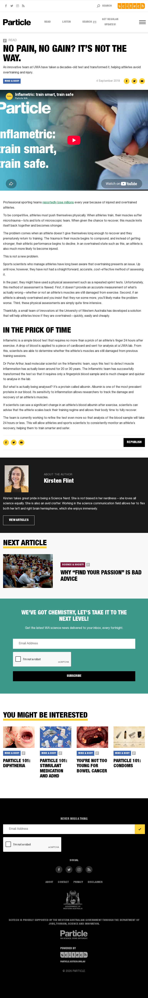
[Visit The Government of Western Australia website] (72, 900)
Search (87, 22)
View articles (19, 520)
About (49, 882)
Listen (66, 22)
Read (47, 22)
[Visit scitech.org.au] (131, 6)
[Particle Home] (17, 22)
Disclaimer (95, 882)
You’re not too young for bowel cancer (92, 766)
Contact (63, 882)
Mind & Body (12, 81)
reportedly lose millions (58, 202)
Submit (140, 829)
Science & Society (73, 565)
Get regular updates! (110, 22)
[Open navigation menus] (142, 22)
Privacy (78, 882)
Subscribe (74, 676)
